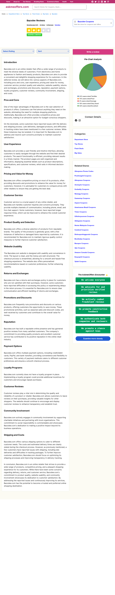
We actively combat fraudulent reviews (93, 300)
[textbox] (59, 7)
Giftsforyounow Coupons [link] (84, 216)
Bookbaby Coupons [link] (82, 239)
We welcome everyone (93, 280)
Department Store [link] (14, 14)
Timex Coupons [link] (81, 212)
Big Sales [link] (46, 14)
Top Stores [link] (26, 14)
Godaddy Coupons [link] (82, 189)
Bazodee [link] (55, 14)
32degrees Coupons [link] (82, 221)
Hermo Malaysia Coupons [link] (84, 225)
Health (64, 1)
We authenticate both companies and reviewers (93, 320)
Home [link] (4, 14)
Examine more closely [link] (93, 338)
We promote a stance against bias (93, 329)
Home (8, 1)
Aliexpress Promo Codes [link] (84, 171)
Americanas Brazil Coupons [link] (85, 207)
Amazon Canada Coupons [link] (85, 252)
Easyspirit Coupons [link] (82, 257)
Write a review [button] (93, 52)
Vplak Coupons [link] (80, 261)
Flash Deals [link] (36, 14)
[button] (93, 279)
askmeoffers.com (17, 6)
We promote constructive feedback (93, 310)
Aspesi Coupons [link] (81, 203)
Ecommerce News (53, 1)
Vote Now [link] (57, 25)
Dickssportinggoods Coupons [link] (86, 234)
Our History (27, 1)
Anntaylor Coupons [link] (82, 185)
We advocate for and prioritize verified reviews (93, 289)
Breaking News (39, 1)
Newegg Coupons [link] (81, 194)
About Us (16, 1)
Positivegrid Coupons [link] (83, 176)
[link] (13, 30)
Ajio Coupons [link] (80, 248)
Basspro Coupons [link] (81, 243)
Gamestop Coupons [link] (82, 198)
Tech (71, 1)
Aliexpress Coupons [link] (82, 180)
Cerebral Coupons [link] (81, 230)
